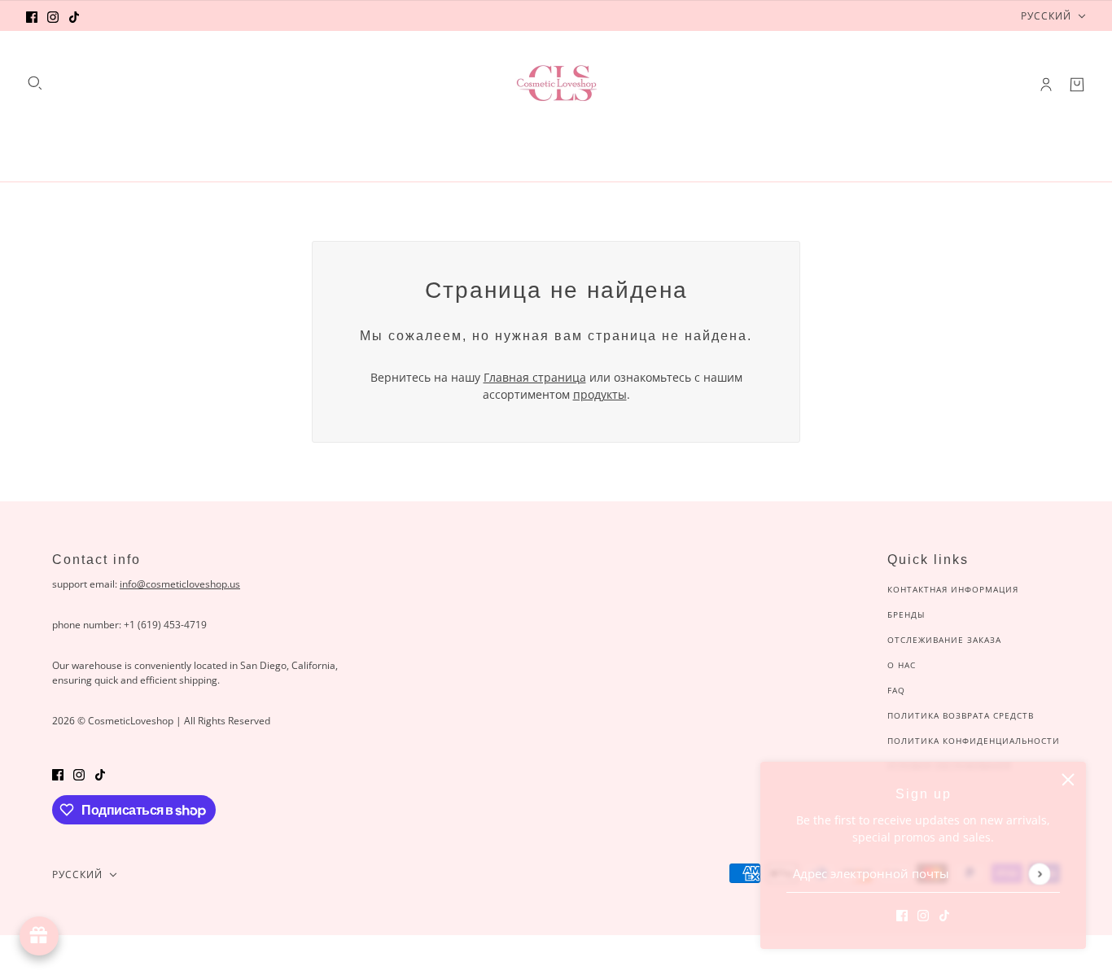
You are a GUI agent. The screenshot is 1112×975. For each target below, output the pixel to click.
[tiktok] (74, 16)
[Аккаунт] (1046, 85)
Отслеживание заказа (944, 639)
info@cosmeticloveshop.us (180, 584)
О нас (901, 665)
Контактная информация (952, 589)
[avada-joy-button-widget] (39, 935)
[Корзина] (1077, 85)
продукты (600, 394)
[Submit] (1039, 874)
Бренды (906, 614)
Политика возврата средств (960, 715)
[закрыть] (1068, 780)
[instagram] (53, 16)
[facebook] (32, 16)
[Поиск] (35, 83)
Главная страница (535, 377)
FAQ (896, 690)
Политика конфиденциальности (973, 740)
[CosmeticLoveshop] (556, 84)
